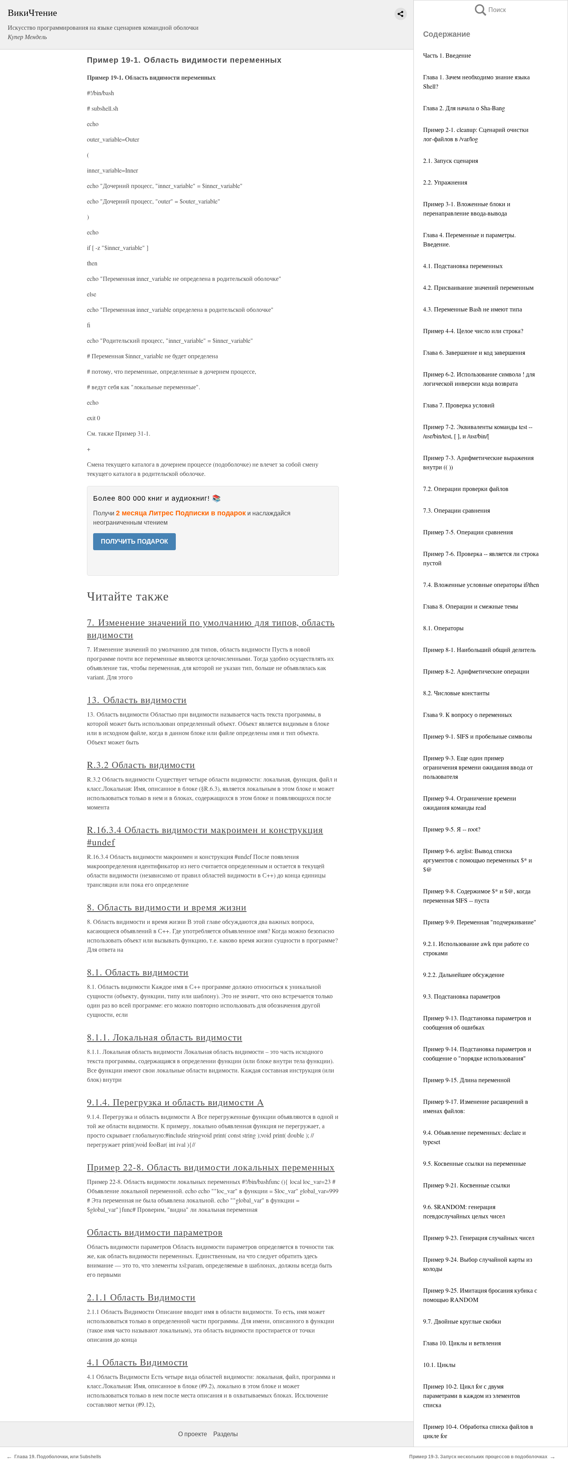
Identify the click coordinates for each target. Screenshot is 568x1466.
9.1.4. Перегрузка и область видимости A (175, 1102)
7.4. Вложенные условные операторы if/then (481, 584)
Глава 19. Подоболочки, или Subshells (57, 1456)
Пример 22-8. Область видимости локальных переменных (211, 1167)
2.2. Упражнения (445, 182)
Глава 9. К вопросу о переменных (467, 714)
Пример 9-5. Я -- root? (451, 829)
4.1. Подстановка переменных (463, 266)
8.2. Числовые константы (456, 693)
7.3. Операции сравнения (456, 510)
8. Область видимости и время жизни (167, 907)
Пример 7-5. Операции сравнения (468, 532)
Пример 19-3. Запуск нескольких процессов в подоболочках (478, 1456)
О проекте (192, 1434)
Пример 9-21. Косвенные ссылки (466, 1185)
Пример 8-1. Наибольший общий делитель (479, 649)
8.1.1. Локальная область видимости (164, 1037)
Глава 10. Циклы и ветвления (462, 1343)
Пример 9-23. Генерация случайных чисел (478, 1237)
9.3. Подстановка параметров (461, 996)
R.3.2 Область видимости (141, 764)
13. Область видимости (137, 699)
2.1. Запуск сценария (450, 160)
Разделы (225, 1434)
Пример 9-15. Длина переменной (466, 1080)
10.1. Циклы (439, 1364)
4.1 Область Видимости (137, 1362)
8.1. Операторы (443, 628)
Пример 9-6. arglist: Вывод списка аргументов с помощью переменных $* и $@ (477, 860)
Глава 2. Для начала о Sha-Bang (464, 108)
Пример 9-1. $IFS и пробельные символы (477, 736)
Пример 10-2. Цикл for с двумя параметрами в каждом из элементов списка (471, 1395)
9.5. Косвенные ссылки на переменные (474, 1163)
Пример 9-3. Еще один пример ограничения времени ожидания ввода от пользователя (478, 767)
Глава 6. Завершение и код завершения (474, 352)
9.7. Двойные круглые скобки (462, 1321)
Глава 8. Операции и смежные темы (470, 606)
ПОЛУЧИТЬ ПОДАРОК (134, 541)
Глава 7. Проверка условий (459, 405)
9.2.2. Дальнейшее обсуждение (463, 974)
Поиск (489, 10)
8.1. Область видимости (138, 972)
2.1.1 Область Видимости (141, 1297)
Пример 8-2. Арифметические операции (476, 671)
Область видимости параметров (155, 1232)
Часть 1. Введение (447, 55)
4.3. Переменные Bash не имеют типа (472, 309)
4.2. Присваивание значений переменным (478, 287)
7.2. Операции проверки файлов (465, 488)
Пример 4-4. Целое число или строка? (473, 331)
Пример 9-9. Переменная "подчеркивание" (479, 922)
